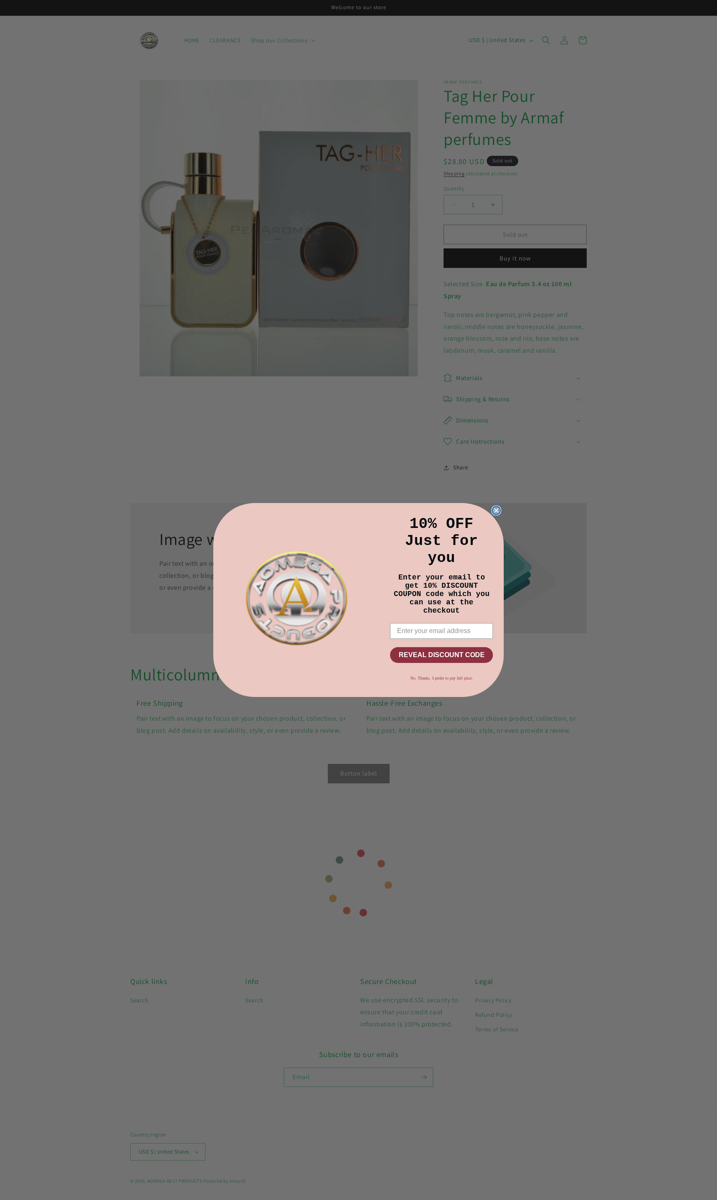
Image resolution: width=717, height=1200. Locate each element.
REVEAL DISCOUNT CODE (442, 654)
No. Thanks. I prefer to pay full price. (441, 678)
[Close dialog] (496, 510)
